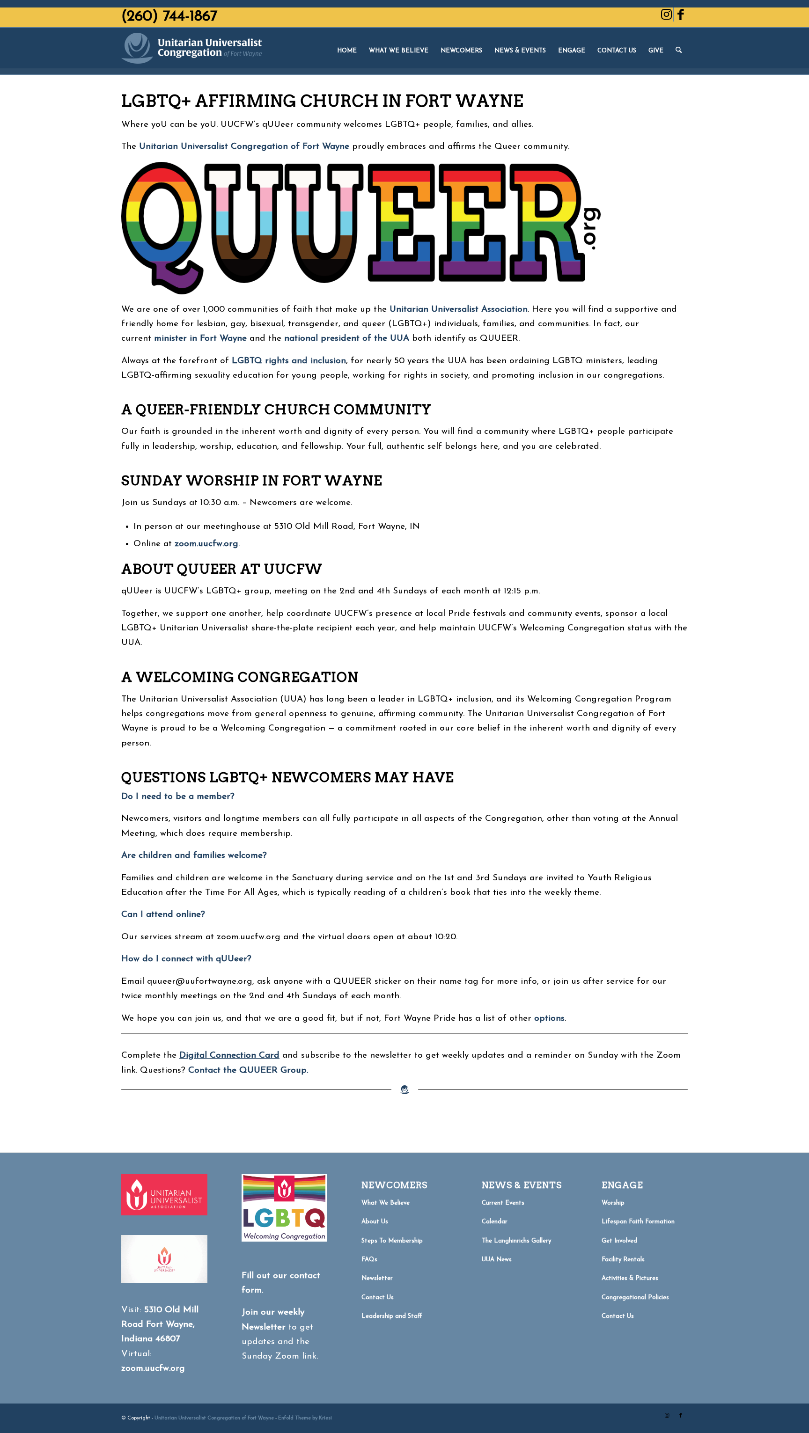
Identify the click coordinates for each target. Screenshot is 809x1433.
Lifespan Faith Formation (638, 1222)
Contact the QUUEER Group (247, 1070)
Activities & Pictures (630, 1278)
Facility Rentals (623, 1260)
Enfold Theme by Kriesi (305, 1418)
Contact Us (377, 1297)
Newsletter (377, 1278)
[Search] (678, 51)
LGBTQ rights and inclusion (289, 361)
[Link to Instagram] (666, 14)
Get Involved (619, 1241)
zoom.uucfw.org (153, 1368)
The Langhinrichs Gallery (516, 1241)
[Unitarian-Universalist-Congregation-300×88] (191, 51)
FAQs (369, 1260)
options (549, 1018)
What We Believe (385, 1203)
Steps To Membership (392, 1241)
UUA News (497, 1260)
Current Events (503, 1203)
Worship (613, 1203)
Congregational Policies (635, 1297)
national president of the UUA (346, 338)
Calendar (494, 1222)
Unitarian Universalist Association (459, 309)
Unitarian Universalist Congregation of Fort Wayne (244, 146)
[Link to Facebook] (681, 14)
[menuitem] (347, 51)
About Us (374, 1222)
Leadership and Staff (391, 1316)
